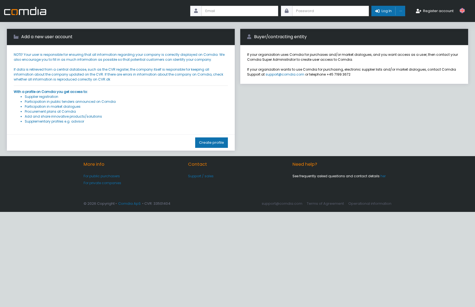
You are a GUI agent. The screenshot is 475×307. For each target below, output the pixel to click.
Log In (387, 10)
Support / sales (201, 176)
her (383, 176)
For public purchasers (102, 176)
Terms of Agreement (325, 203)
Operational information (369, 203)
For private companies (102, 183)
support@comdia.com (285, 74)
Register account (438, 10)
